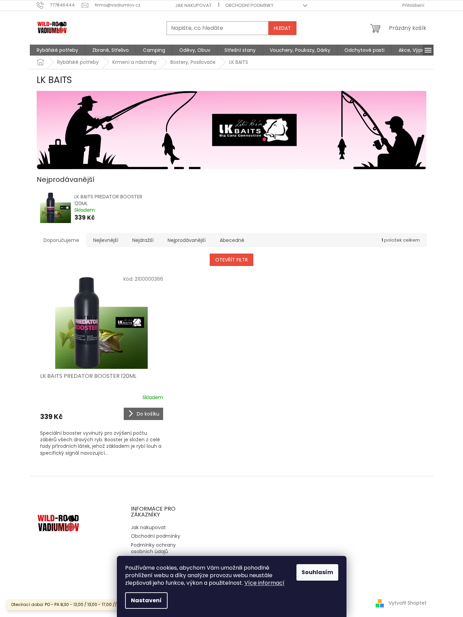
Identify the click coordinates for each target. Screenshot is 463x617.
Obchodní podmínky (249, 5)
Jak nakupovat (193, 5)
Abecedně (232, 240)
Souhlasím (317, 572)
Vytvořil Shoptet (408, 602)
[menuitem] (57, 50)
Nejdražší (143, 240)
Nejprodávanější (187, 240)
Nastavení (146, 600)
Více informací (264, 583)
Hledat (282, 28)
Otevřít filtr (231, 259)
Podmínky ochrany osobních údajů (153, 548)
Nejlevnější (105, 240)
